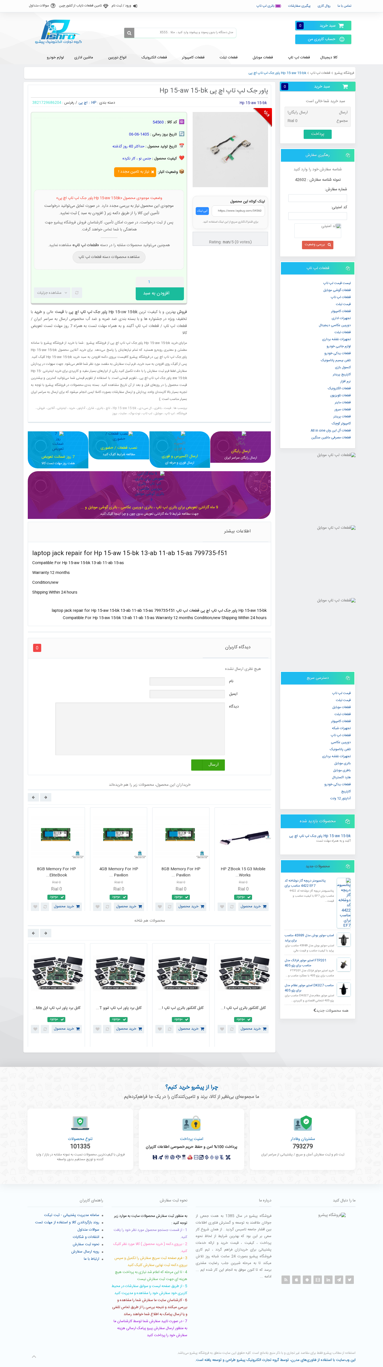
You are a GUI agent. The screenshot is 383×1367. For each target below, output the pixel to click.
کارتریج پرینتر (342, 374)
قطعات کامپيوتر (341, 311)
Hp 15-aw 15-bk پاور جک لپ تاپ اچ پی (320, 836)
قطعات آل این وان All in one (331, 430)
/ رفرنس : (69, 102)
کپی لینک (202, 211)
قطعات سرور (342, 409)
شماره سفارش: (336, 189)
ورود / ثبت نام (121, 5)
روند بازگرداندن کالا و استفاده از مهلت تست (67, 1222)
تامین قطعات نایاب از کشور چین (80, 5)
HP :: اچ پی (87, 103)
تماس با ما (344, 6)
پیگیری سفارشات (299, 6)
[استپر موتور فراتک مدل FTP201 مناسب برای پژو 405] (344, 965)
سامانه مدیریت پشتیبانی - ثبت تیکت (71, 1215)
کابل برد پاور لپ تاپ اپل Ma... (56, 1008)
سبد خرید (317, 25)
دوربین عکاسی (341, 742)
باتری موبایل (342, 763)
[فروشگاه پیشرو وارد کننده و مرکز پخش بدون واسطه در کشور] (61, 32)
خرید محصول (64, 906)
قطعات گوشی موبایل (337, 290)
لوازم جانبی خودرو (339, 346)
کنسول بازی (343, 367)
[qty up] (178, 282)
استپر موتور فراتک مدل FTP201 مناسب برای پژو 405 (305, 963)
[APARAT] (317, 1280)
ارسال (213, 764)
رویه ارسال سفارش (85, 1252)
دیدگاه (234, 706)
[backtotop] (33, 1356)
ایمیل (233, 694)
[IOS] (296, 1280)
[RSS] (286, 1280)
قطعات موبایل (341, 707)
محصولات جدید (318, 866)
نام (231, 681)
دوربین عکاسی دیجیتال (335, 325)
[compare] (76, 292)
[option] (56, 860)
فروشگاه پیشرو (344, 73)
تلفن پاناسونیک (340, 749)
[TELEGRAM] (339, 1280)
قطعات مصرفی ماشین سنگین (331, 437)
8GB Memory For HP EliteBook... (56, 872)
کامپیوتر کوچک (341, 423)
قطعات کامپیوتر (341, 721)
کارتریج (346, 791)
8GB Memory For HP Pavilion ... (180, 872)
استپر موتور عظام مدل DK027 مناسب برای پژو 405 (309, 988)
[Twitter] (349, 1280)
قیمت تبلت (343, 304)
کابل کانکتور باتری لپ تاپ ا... (181, 1008)
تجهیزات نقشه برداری (336, 339)
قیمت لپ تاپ (341, 693)
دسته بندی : (106, 102)
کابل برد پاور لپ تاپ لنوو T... (119, 1008)
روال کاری (324, 6)
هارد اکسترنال (341, 777)
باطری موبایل (342, 770)
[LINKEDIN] (328, 1280)
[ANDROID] (307, 1280)
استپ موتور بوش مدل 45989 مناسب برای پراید (309, 938)
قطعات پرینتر (342, 416)
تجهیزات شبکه (341, 728)
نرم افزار (345, 381)
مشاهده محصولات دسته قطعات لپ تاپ (109, 257)
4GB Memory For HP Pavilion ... (118, 872)
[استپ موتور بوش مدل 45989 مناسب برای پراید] (344, 940)
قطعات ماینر (343, 402)
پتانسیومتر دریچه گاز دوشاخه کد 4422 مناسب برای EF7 (305, 883)
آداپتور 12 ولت (340, 798)
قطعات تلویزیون (340, 395)
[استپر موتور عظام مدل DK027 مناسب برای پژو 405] (344, 990)
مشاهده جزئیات (49, 293)
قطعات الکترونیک (339, 388)
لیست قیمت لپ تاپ (337, 283)
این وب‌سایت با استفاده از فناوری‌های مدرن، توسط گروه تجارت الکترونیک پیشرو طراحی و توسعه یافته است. (275, 1360)
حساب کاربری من (321, 39)
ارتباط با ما (91, 1259)
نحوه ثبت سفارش (86, 1244)
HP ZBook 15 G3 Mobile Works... (243, 872)
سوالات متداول (39, 5)
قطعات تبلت (342, 332)
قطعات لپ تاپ (320, 73)
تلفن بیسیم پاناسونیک (336, 360)
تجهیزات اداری (341, 318)
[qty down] (168, 282)
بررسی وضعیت (315, 244)
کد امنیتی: (339, 207)
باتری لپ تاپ (266, 6)
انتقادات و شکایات (86, 1237)
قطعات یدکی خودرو (337, 353)
